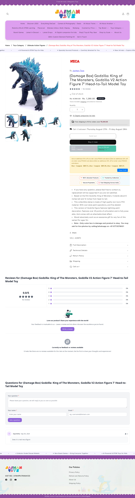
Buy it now (93, 142)
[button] (7, 14)
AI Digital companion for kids (84, 116)
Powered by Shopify (65, 496)
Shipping (83, 101)
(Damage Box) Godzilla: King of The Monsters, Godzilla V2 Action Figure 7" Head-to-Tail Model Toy (86, 45)
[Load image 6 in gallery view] (26, 135)
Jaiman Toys (78, 71)
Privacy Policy (74, 472)
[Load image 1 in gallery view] (11, 120)
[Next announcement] (129, 2)
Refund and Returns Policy (79, 476)
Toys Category (18, 45)
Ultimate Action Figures (36, 45)
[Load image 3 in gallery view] (40, 120)
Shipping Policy (75, 483)
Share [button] (74, 233)
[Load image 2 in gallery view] (26, 120)
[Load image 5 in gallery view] (11, 135)
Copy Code (122, 170)
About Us (72, 479)
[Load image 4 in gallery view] (54, 120)
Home (7, 45)
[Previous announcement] (6, 2)
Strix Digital (86, 496)
